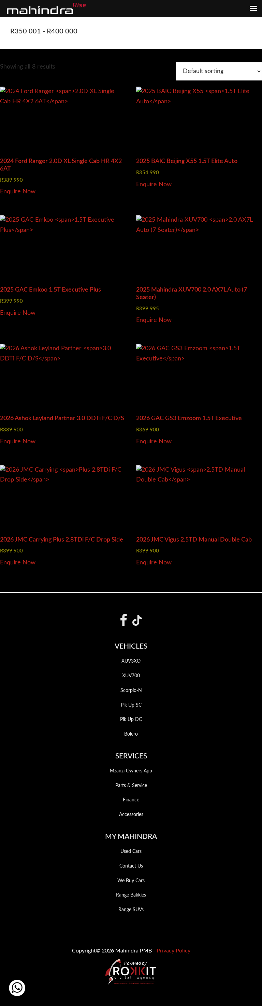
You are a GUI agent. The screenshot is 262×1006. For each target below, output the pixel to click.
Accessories (131, 814)
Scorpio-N (131, 690)
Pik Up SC (131, 705)
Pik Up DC (131, 719)
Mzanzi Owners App (131, 771)
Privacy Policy (173, 950)
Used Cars (131, 851)
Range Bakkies (131, 895)
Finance (131, 800)
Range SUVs (131, 909)
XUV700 (131, 676)
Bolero (131, 734)
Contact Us (131, 866)
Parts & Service (131, 785)
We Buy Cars (131, 880)
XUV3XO (131, 661)
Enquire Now (17, 192)
